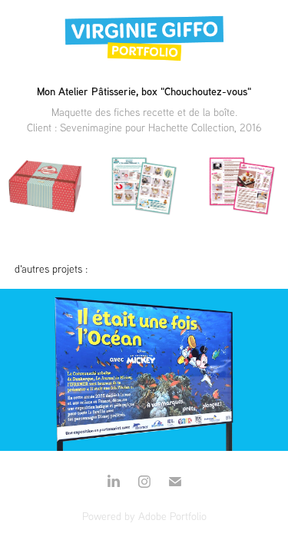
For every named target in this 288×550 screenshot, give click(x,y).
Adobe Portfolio (172, 516)
